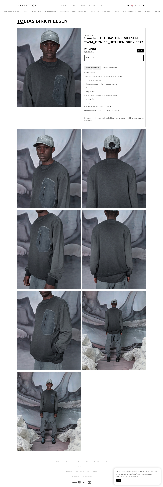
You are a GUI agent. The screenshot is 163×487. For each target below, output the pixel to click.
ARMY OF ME (90, 12)
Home (83, 6)
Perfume (92, 6)
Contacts (81, 467)
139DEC (28, 12)
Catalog (63, 6)
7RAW (65, 12)
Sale (100, 6)
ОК (119, 480)
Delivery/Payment (82, 472)
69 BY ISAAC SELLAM (52, 12)
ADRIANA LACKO (76, 12)
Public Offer (75, 476)
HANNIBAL (143, 12)
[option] (13, 12)
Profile (69, 472)
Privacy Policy (87, 476)
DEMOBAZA (120, 12)
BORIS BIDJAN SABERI (105, 12)
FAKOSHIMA (132, 12)
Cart (95, 472)
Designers (74, 6)
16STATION (38, 12)
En (135, 6)
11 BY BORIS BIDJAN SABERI (13, 12)
